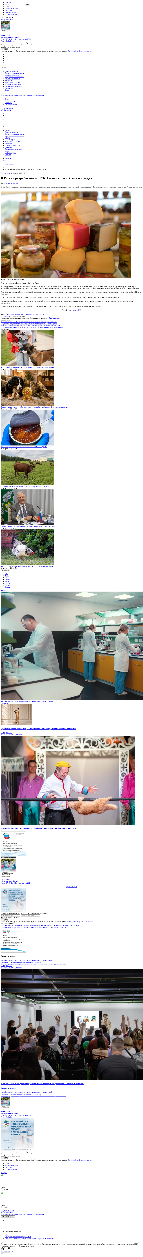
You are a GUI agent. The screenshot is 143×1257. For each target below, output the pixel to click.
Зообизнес (8, 80)
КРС (6, 574)
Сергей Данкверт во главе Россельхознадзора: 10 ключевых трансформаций (28, 526)
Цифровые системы (12, 75)
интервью (4, 590)
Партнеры (8, 10)
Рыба (7, 581)
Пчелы (7, 579)
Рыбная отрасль (10, 140)
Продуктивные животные (14, 77)
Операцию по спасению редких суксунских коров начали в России (25, 486)
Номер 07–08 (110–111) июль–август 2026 (16, 39)
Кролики (8, 585)
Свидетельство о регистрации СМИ (18, 1237)
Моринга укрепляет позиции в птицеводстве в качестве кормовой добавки (27, 566)
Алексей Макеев (12, 183)
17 (2, 919)
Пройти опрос (54, 318)
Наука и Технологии (12, 82)
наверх (4, 1173)
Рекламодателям (11, 14)
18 (2, 49)
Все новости (9, 92)
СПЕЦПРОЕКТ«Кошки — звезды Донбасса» (11, 734)
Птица (7, 138)
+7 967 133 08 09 (7, 108)
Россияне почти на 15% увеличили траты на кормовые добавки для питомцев (29, 322)
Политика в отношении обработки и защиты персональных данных (29, 1239)
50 (2, 1158)
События (8, 155)
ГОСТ (8, 314)
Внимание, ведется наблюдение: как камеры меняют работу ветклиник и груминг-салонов (33, 964)
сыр (44, 314)
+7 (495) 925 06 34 (7, 1211)
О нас (7, 7)
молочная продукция (24, 314)
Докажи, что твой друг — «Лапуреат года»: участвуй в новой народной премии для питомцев (34, 407)
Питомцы (4, 703)
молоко (14, 314)
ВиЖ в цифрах (10, 153)
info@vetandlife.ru (7, 20)
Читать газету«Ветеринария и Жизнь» (10, 36)
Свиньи (8, 577)
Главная (8, 158)
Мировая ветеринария (13, 84)
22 (6, 49)
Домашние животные (12, 79)
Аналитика (9, 88)
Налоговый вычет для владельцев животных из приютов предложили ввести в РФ (30, 325)
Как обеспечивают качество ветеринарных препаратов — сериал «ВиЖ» (27, 701)
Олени (7, 587)
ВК (79, 310)
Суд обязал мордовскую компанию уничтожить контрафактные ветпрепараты (29, 324)
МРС (7, 576)
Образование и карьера (13, 86)
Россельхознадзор (11, 8)
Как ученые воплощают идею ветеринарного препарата (21, 962)
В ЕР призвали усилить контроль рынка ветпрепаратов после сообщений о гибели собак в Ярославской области (41, 925)
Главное (8, 130)
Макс (75, 310)
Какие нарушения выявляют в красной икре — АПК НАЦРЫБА (24, 447)
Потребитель (9, 147)
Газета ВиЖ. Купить (8, 41)
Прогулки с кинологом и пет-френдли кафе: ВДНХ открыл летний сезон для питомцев (32, 327)
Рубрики (8, 2)
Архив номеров (10, 12)
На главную (5, 570)
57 (6, 1158)
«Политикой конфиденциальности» (80, 51)
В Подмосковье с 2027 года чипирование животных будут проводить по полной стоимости (33, 927)
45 (6, 919)
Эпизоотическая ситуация (14, 73)
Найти (27, 4)
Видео (7, 90)
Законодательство (11, 71)
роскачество (37, 314)
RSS (6, 1235)
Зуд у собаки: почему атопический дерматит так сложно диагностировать (27, 367)
